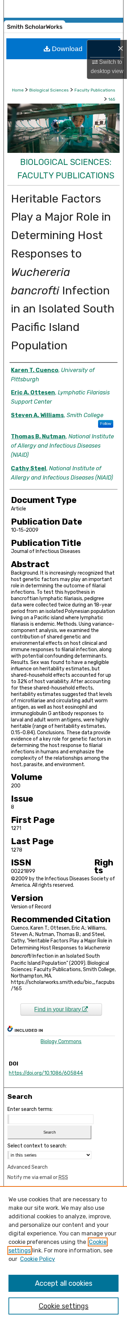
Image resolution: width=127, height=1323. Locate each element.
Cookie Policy (37, 1259)
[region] (63, 1254)
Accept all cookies (63, 1283)
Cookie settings (64, 1306)
